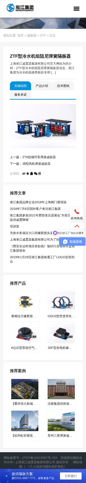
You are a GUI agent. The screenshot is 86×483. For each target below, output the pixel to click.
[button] (76, 9)
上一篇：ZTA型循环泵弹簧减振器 (33, 157)
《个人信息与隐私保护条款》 (47, 466)
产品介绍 (42, 86)
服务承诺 (20, 94)
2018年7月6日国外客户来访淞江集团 (35, 208)
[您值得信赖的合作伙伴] (18, 9)
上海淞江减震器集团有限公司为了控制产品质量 (42, 239)
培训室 (14, 226)
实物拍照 (20, 86)
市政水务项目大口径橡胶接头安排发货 (36, 233)
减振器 (31, 35)
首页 (20, 35)
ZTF (43, 35)
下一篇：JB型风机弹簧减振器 (30, 163)
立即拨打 (71, 476)
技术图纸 (63, 86)
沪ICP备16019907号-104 (39, 457)
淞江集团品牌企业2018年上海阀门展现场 (38, 202)
